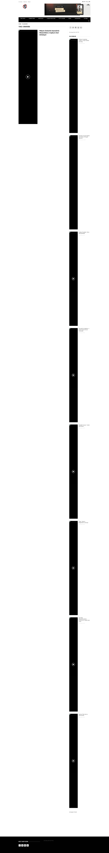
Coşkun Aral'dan (51, 18)
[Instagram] (89, 1)
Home (20, 23)
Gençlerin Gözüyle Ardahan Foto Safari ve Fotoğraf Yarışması (84, 137)
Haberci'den (32, 18)
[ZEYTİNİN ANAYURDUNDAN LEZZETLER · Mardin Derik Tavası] (73, 664)
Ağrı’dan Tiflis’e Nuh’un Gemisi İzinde (83, 715)
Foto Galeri (62, 18)
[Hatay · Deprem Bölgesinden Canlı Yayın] (73, 568)
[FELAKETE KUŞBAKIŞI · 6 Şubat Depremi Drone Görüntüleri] (73, 375)
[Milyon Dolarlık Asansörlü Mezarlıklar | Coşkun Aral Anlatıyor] (28, 77)
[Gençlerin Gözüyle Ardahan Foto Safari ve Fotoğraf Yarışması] (73, 182)
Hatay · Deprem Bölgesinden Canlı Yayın (83, 522)
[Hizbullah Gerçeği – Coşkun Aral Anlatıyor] (73, 471)
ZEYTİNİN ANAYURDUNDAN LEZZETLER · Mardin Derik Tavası (84, 619)
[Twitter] (84, 1)
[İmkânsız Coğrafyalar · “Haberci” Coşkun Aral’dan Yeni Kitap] (73, 86)
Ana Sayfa (20, 1)
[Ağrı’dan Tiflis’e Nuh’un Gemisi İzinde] (73, 761)
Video (69, 18)
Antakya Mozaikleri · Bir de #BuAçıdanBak (84, 233)
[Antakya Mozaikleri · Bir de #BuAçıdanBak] (73, 279)
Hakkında (25, 1)
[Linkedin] (86, 1)
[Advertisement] (79, 824)
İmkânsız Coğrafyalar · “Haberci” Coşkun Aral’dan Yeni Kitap (84, 40)
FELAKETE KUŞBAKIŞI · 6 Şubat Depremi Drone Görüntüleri (84, 329)
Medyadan (40, 18)
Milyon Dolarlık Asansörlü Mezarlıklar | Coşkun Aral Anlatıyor (49, 33)
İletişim (29, 1)
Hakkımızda (77, 18)
